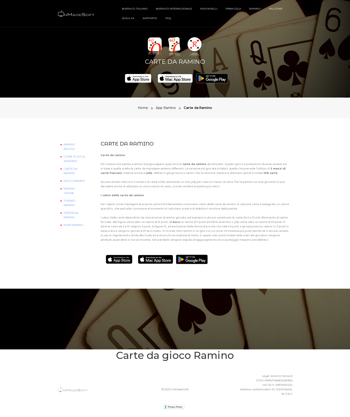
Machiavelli (208, 8)
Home (143, 108)
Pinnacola (233, 8)
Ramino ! (255, 8)
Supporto (150, 18)
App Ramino (165, 108)
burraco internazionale (174, 8)
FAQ (168, 18)
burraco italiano (135, 8)
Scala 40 (128, 18)
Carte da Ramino (197, 108)
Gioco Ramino (74, 180)
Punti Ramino (74, 225)
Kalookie (276, 8)
